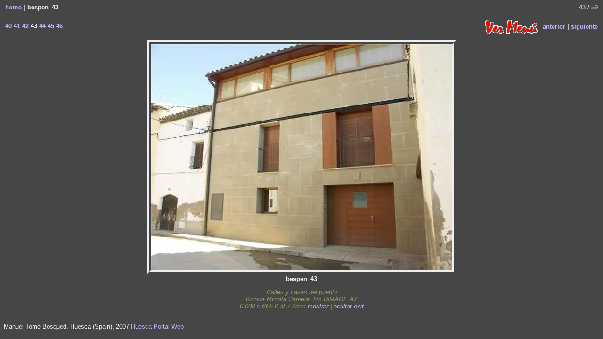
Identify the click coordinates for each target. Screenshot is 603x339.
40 (8, 26)
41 (16, 26)
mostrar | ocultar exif (336, 306)
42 (24, 26)
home (13, 7)
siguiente (584, 26)
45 (50, 26)
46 (58, 26)
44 (41, 26)
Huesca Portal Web (157, 326)
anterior (554, 26)
